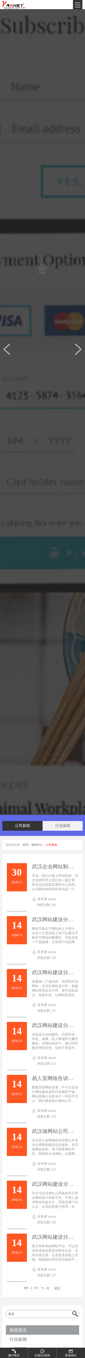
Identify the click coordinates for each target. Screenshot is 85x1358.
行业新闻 (62, 826)
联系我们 (70, 1355)
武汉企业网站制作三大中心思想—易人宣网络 (55, 867)
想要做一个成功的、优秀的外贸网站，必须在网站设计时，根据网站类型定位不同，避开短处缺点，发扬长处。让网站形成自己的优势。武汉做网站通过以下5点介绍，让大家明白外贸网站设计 (55, 995)
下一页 (45, 1288)
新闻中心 (37, 844)
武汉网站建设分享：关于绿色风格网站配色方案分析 (55, 1025)
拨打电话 (14, 1355)
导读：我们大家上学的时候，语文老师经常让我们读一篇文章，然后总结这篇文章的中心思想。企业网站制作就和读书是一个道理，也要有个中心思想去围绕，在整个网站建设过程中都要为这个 (55, 889)
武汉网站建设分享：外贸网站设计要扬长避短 (55, 972)
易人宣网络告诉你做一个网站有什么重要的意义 (55, 1078)
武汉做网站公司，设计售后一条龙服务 (55, 1131)
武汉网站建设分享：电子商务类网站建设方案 (55, 1237)
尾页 (57, 1288)
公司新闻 (22, 826)
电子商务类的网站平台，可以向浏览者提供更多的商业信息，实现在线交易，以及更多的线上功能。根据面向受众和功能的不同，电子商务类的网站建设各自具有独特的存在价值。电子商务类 (55, 1259)
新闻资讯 (18, 1330)
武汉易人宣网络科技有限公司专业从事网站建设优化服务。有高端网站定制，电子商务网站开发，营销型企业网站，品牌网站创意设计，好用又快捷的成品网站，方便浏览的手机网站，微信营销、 (55, 1153)
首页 (25, 844)
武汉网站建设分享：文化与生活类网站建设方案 (55, 1184)
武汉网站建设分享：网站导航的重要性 (55, 919)
